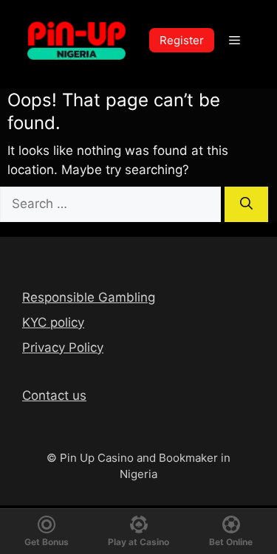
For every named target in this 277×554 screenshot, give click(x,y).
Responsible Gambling (88, 297)
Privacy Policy (62, 347)
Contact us (54, 395)
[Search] (246, 204)
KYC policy (53, 322)
